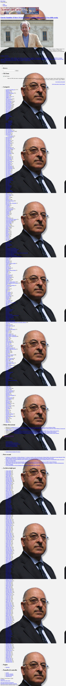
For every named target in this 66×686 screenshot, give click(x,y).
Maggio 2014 (8, 641)
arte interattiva (8, 158)
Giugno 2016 (8, 612)
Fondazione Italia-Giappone (11, 251)
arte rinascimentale (9, 180)
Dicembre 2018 (9, 577)
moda (7, 323)
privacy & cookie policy (5, 680)
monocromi (8, 328)
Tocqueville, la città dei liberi (11, 446)
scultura (7, 387)
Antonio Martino (9, 441)
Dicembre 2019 (9, 563)
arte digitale (8, 134)
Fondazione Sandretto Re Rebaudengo (13, 256)
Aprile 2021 (8, 544)
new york (8, 344)
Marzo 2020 (8, 560)
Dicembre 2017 (9, 591)
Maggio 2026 (8, 474)
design (7, 229)
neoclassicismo (9, 342)
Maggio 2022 (8, 529)
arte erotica (8, 141)
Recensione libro (9, 378)
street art (7, 406)
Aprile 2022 (8, 531)
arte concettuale (9, 130)
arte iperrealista (9, 159)
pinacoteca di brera (9, 358)
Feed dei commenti (9, 675)
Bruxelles (8, 204)
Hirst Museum (8, 274)
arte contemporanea (10, 131)
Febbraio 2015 (9, 630)
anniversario (8, 110)
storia (42, 58)
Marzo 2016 (8, 615)
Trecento (7, 412)
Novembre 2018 (9, 578)
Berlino (7, 198)
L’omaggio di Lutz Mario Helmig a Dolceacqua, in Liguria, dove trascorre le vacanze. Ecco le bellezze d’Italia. (32, 427)
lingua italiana (8, 295)
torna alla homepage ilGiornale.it (7, 682)
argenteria (10, 120)
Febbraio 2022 (9, 533)
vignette (7, 422)
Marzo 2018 (8, 587)
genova (7, 265)
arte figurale (8, 149)
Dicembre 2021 (9, 535)
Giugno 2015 (8, 626)
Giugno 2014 (8, 639)
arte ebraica (8, 138)
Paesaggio (8, 352)
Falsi (7, 240)
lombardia (8, 298)
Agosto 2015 (8, 623)
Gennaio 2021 (8, 548)
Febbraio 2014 (9, 644)
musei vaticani (8, 334)
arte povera (8, 176)
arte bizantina (8, 127)
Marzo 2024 (8, 504)
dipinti (7, 232)
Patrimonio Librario (10, 354)
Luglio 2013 (8, 652)
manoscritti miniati (9, 309)
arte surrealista (8, 186)
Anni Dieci (8, 100)
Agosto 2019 (8, 568)
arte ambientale (9, 124)
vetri (6, 419)
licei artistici (8, 293)
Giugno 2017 (8, 598)
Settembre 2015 (9, 622)
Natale (7, 339)
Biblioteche (8, 199)
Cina (7, 215)
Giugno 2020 (8, 556)
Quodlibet (31, 59)
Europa (7, 236)
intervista (7, 280)
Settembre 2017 (9, 594)
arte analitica (8, 125)
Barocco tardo (8, 195)
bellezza (7, 197)
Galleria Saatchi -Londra (11, 263)
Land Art (7, 286)
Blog (4, 4)
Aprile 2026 (8, 475)
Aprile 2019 (8, 572)
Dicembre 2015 (9, 619)
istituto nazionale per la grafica (12, 283)
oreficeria (7, 350)
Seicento (7, 389)
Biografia (5, 5)
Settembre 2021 (9, 539)
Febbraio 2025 (9, 491)
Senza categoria (9, 391)
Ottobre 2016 (8, 607)
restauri (7, 379)
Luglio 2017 (8, 597)
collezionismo (8, 221)
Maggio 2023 (8, 516)
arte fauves (8, 146)
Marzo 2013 (8, 657)
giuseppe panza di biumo (11, 270)
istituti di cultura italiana (10, 281)
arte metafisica (8, 163)
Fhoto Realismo (9, 244)
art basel (7, 117)
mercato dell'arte (9, 314)
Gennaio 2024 (8, 506)
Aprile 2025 (8, 489)
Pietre (7, 357)
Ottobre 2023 (8, 510)
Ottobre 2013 (8, 649)
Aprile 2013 (8, 656)
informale (8, 278)
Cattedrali (8, 213)
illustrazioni (8, 276)
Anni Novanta (8, 102)
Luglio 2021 (8, 541)
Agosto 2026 (8, 470)
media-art (7, 313)
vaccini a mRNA (20, 60)
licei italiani (8, 294)
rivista (7, 382)
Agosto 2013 (8, 651)
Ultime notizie (9, 436)
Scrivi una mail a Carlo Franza (58, 84)
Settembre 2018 (9, 580)
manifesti (7, 307)
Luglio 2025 (8, 485)
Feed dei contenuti (9, 673)
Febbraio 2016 (9, 616)
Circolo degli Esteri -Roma (11, 219)
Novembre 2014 (9, 634)
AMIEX (7, 97)
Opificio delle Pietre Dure (11, 349)
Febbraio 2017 (9, 602)
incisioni (10, 241)
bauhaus (7, 196)
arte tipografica (9, 190)
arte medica (8, 162)
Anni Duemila (7, 58)
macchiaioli (8, 301)
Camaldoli (8, 205)
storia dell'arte (8, 405)
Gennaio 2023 (8, 520)
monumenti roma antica (10, 329)
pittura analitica (9, 359)
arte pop (7, 175)
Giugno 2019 (8, 570)
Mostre (7, 331)
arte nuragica (8, 169)
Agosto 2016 (8, 609)
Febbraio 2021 (9, 547)
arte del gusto (8, 133)
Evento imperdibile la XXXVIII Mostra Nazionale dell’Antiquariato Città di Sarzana (23, 465)
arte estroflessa (9, 142)
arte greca (8, 155)
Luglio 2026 (8, 472)
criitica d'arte (8, 226)
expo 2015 (8, 239)
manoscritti (8, 308)
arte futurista (8, 152)
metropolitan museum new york (12, 315)
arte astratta (8, 126)
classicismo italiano (9, 220)
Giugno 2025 (8, 487)
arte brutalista (8, 129)
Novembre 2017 (9, 592)
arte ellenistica (8, 140)
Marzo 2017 (8, 601)
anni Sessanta (8, 105)
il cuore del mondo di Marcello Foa (13, 444)
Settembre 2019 (9, 566)
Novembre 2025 (9, 481)
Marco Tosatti (8, 59)
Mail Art (7, 306)
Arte (6, 119)
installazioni (8, 279)
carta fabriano (8, 210)
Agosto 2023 (8, 512)
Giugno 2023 (8, 514)
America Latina (9, 96)
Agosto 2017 (8, 595)
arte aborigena (8, 123)
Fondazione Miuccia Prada (11, 255)
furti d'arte (8, 261)
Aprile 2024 (8, 503)
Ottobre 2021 (8, 538)
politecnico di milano (10, 362)
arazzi (7, 112)
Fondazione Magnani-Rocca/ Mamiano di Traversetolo (17, 252)
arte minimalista (9, 167)
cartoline (7, 212)
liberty (7, 290)
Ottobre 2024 (8, 496)
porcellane (8, 368)
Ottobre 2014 (8, 635)
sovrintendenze (9, 398)
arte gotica (8, 154)
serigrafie (7, 393)
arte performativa (9, 174)
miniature (7, 318)
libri (6, 291)
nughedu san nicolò (10, 347)
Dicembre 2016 (9, 605)
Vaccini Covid (27, 60)
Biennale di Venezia (10, 200)
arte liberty (8, 160)
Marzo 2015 (8, 629)
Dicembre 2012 (9, 660)
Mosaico (7, 330)
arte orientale (8, 173)
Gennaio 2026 (8, 478)
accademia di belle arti (10, 89)
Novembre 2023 (9, 509)
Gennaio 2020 (8, 562)
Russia (7, 383)
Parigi (7, 353)
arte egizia (8, 139)
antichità (7, 111)
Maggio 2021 (8, 543)
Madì (7, 303)
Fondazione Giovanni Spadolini (12, 249)
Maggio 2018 (8, 585)
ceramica (7, 214)
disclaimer (3, 679)
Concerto (7, 224)
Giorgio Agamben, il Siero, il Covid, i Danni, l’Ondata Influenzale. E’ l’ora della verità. (29, 17)
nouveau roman (9, 345)
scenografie (8, 386)
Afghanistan (8, 92)
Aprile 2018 (8, 586)
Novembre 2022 (9, 522)
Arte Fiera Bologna (10, 148)
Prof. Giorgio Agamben (24, 59)
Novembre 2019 (9, 564)
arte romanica (8, 182)
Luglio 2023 (8, 513)
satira (7, 384)
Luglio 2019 (8, 569)
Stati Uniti (8, 401)
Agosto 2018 (8, 582)
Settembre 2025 (9, 483)
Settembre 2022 (9, 525)
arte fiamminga (9, 147)
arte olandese (8, 170)
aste (6, 192)
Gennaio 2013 (8, 659)
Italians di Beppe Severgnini (11, 445)
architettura (8, 115)
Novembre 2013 (9, 648)
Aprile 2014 (8, 642)
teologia (7, 410)
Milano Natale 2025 (10, 317)
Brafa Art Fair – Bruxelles (11, 203)
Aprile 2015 (8, 628)
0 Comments (3, 61)
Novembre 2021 (9, 536)
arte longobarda (9, 161)
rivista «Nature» (37, 59)
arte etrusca (8, 144)
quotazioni (8, 374)
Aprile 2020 (8, 558)
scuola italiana (8, 388)
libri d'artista (8, 292)
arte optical (8, 171)
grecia (7, 273)
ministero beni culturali (10, 321)
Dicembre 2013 (9, 646)
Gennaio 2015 (8, 631)
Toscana (7, 411)
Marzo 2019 (8, 573)
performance (8, 356)
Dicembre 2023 (9, 507)
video (7, 420)
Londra (7, 299)
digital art (7, 230)
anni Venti (8, 109)
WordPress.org (9, 676)
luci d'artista (8, 300)
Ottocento (8, 351)
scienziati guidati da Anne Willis (9, 60)
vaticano (7, 418)
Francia (7, 258)
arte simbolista (8, 185)
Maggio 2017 (8, 599)
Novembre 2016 (9, 606)
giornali (7, 269)
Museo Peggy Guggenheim (11, 336)
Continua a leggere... (5, 55)
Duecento (8, 234)
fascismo (7, 242)
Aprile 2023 (8, 517)
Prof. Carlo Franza (15, 59)
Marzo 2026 (8, 476)
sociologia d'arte (9, 397)
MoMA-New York (9, 325)
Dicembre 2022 (9, 521)
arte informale (8, 156)
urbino (7, 417)
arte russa (7, 183)
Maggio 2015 (8, 627)
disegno (7, 233)
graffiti (7, 271)
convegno (8, 225)
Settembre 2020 (9, 553)
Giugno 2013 (8, 653)
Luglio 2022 (8, 527)
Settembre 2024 (9, 497)
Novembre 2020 (9, 550)
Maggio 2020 (8, 557)
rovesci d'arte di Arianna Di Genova (13, 451)
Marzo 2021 (8, 546)
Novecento (8, 346)
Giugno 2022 (8, 528)
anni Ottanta (8, 103)
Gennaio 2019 (8, 576)
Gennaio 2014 (8, 645)
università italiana (47, 58)
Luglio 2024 (8, 499)
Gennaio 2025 (8, 492)
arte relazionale (9, 178)
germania (7, 266)
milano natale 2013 (9, 316)
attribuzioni (8, 193)
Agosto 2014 (8, 637)
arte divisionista (9, 137)
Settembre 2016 (9, 608)
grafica (7, 272)
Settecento (8, 394)
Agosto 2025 (8, 484)
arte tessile (8, 189)
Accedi (7, 672)
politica (21, 58)
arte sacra (7, 184)
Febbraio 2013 (9, 658)
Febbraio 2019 (9, 575)
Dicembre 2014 (9, 633)
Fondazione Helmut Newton (11, 250)
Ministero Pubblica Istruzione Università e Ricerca (16, 322)
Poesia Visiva (8, 361)
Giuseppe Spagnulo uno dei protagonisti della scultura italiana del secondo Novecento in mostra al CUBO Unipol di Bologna (31, 461)
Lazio (7, 287)
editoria (15, 58)
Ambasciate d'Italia (9, 93)
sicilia (7, 396)
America (7, 94)
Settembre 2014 (9, 636)
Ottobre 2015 (8, 621)
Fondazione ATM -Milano (11, 248)
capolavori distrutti (9, 208)
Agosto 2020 (8, 554)
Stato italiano (37, 58)
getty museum (8, 268)
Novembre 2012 (9, 661)
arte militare (8, 164)
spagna (7, 400)
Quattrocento (8, 373)
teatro (7, 409)
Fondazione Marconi (10, 254)
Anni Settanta (8, 107)
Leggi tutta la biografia (60, 81)
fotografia (8, 257)
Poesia (7, 360)
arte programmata (9, 177)
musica (7, 337)
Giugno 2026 (8, 473)
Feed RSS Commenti (12, 683)
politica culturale (26, 58)
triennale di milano (9, 413)
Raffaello (7, 376)
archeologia (8, 114)
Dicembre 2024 (9, 494)
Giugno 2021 (8, 542)
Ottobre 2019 (8, 565)
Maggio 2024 (8, 502)
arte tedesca (8, 188)
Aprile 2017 (8, 600)
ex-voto (7, 237)
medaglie (7, 312)
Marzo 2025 (8, 490)
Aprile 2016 (8, 614)
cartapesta (8, 211)
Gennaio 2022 (8, 534)
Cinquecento (8, 218)
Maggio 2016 (8, 613)
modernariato (8, 324)
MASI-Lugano (9, 310)
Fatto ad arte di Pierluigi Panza (12, 442)
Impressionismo (9, 277)
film (6, 247)
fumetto (7, 259)
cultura (12, 58)
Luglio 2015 (8, 624)
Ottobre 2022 (8, 524)
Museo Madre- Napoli (10, 335)
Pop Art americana (9, 367)
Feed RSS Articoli (4, 683)
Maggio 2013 (8, 655)
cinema (7, 217)
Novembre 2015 (9, 620)
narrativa (7, 338)
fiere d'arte (8, 246)
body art (7, 202)
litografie (7, 296)
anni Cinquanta (9, 98)
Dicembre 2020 (9, 549)
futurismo (8, 262)
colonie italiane (9, 222)
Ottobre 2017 (8, 593)
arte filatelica (8, 151)
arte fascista (8, 145)
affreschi (7, 90)
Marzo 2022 (8, 532)
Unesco (7, 415)
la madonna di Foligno (10, 285)
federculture (8, 243)
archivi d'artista (9, 116)
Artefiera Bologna (9, 191)
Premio (7, 369)
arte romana (8, 181)
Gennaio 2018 (8, 590)
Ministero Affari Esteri (10, 320)
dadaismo (8, 228)
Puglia (7, 371)
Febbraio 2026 (9, 477)
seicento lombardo (9, 390)
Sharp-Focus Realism (10, 395)
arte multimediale (9, 168)
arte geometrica (9, 153)
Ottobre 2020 (8, 551)
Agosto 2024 (8, 498)
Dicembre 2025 (9, 480)
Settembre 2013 (9, 650)
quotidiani (8, 375)
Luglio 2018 (8, 583)
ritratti (7, 381)
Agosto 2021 (8, 540)
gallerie (7, 264)
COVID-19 (56, 58)
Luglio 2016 (8, 611)
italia (18, 58)
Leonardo (8, 288)
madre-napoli (8, 305)
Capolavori (8, 207)
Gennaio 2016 (8, 617)
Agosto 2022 (8, 526)
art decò (7, 118)
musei (7, 332)
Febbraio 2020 (9, 561)
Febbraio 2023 (9, 519)
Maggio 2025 (8, 488)
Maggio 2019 (8, 571)
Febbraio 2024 (9, 505)
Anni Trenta (8, 108)
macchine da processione (11, 302)
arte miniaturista (9, 166)
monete (7, 327)
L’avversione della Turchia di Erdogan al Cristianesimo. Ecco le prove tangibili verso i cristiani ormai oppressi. (36, 430)
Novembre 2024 (9, 495)
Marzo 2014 (8, 643)
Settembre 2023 (9, 511)
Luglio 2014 (8, 638)
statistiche (33, 58)
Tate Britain (8, 408)
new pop (7, 343)
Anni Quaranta (9, 104)
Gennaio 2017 (8, 604)
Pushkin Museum (9, 372)
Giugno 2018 (8, 584)
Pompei (7, 366)
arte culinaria (8, 132)
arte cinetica (10, 136)
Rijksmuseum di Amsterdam (11, 380)
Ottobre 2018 (8, 579)
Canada (7, 206)
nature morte (8, 340)
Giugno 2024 (8, 500)
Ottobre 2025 (8, 482)
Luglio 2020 (8, 555)
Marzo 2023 (8, 518)
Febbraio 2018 (9, 588)
